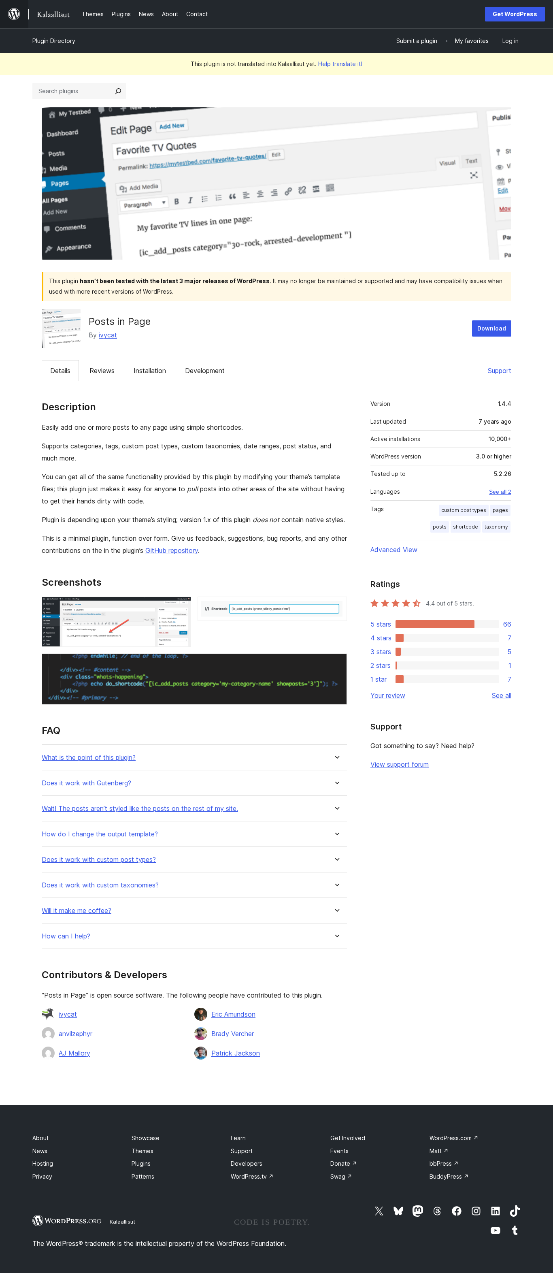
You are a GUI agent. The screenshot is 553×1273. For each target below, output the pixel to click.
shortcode (465, 527)
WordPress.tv (252, 1176)
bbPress (444, 1163)
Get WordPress (515, 14)
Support (499, 371)
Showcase (146, 1137)
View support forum (399, 764)
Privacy (42, 1176)
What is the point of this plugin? (89, 757)
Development (205, 371)
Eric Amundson (233, 1014)
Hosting (42, 1163)
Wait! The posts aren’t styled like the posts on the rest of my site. (140, 808)
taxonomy (496, 527)
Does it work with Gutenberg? (86, 783)
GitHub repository (171, 550)
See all (501, 695)
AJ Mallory (74, 1053)
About (40, 1137)
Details (60, 371)
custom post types (463, 510)
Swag (341, 1176)
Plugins (141, 1163)
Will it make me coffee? (76, 911)
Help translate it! (340, 63)
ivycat (108, 335)
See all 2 (500, 491)
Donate (343, 1163)
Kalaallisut (122, 1221)
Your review (387, 695)
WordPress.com (454, 1137)
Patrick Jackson (235, 1053)
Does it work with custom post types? (99, 860)
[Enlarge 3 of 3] (336, 664)
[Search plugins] (118, 91)
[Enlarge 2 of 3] (336, 607)
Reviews (102, 371)
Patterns (143, 1176)
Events (339, 1150)
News (39, 1150)
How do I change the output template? (100, 834)
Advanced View (393, 550)
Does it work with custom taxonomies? (100, 885)
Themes (142, 1150)
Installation (150, 371)
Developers (246, 1163)
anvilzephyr (75, 1034)
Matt (439, 1150)
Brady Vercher (232, 1034)
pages (500, 510)
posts (440, 527)
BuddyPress (449, 1176)
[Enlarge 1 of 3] (180, 607)
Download (491, 328)
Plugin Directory (53, 40)
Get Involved (347, 1137)
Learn (238, 1137)
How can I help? (66, 936)
